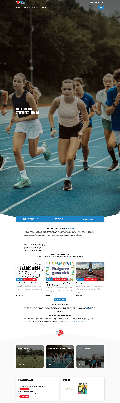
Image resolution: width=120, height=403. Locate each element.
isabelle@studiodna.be (71, 321)
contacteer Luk (88, 308)
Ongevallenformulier (94, 2)
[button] (19, 7)
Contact (101, 7)
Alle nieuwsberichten (60, 299)
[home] (20, 2)
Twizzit (102, 2)
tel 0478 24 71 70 (81, 321)
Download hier (24, 389)
